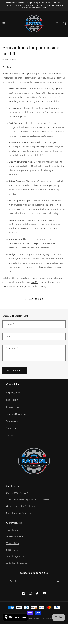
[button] (3, 23)
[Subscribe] (58, 581)
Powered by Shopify (46, 618)
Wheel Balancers (14, 536)
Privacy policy (12, 407)
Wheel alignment (15, 556)
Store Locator (12, 428)
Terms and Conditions (16, 414)
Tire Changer (12, 530)
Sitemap (10, 435)
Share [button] (8, 67)
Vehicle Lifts (12, 543)
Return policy (12, 400)
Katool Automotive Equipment (30, 618)
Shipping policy (13, 393)
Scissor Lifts (12, 550)
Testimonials (12, 421)
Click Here (44, 500)
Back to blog (36, 299)
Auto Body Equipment (17, 563)
